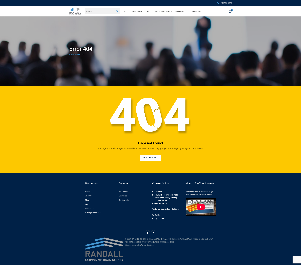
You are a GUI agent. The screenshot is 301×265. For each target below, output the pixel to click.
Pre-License (123, 192)
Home (126, 11)
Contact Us (196, 11)
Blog (87, 200)
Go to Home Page (150, 158)
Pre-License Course (140, 11)
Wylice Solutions (147, 245)
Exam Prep (123, 196)
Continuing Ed (181, 11)
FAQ (86, 204)
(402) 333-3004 (226, 3)
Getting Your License (93, 213)
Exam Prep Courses (162, 11)
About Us (88, 196)
